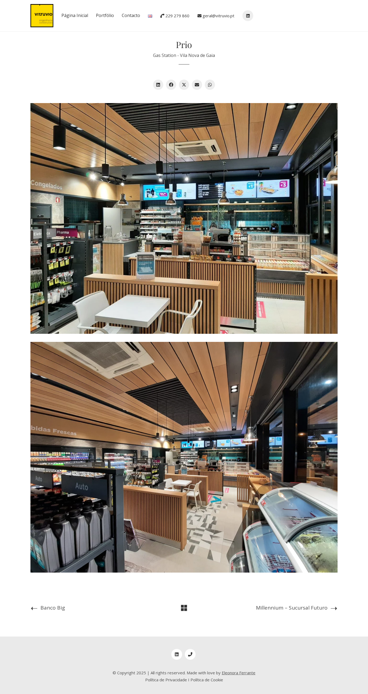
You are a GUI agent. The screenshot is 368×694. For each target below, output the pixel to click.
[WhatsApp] (210, 85)
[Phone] (190, 654)
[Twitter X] (184, 85)
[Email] (197, 85)
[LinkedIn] (158, 85)
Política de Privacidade (166, 679)
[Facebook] (171, 85)
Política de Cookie (206, 679)
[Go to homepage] (41, 15)
